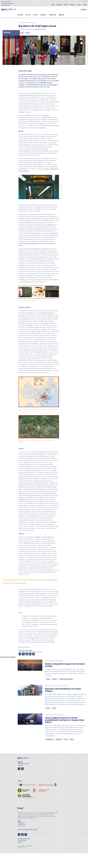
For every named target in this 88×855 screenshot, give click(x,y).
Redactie (20, 762)
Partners (66, 4)
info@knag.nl (21, 822)
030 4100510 (21, 824)
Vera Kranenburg (30, 22)
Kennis (28, 15)
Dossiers (43, 15)
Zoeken (85, 4)
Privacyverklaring (22, 840)
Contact (79, 4)
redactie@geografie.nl (23, 763)
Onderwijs (59, 4)
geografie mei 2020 (40, 29)
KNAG (19, 821)
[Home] (8, 9)
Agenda (61, 15)
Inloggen (84, 1)
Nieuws (20, 15)
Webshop (72, 4)
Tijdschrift (52, 15)
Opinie (35, 15)
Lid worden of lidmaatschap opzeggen (28, 829)
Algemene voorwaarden (24, 838)
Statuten (20, 842)
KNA (53, 4)
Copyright (20, 765)
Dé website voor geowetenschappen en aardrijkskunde (7, 3)
